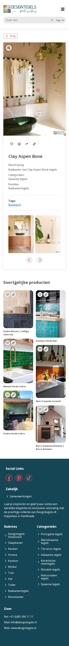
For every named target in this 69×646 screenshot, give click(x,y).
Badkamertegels (18, 591)
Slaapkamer (15, 542)
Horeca (12, 554)
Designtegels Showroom (16, 535)
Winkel (12, 566)
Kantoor (13, 560)
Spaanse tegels (50, 584)
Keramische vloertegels (48, 562)
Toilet (11, 585)
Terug (12, 36)
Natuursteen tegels (49, 577)
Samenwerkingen (21, 496)
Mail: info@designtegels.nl (20, 622)
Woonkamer (16, 597)
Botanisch (14, 205)
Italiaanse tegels (51, 554)
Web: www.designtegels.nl (20, 628)
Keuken (13, 548)
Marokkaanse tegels (49, 541)
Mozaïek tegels (50, 569)
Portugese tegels (51, 534)
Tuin (11, 573)
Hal (10, 579)
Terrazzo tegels (51, 548)
